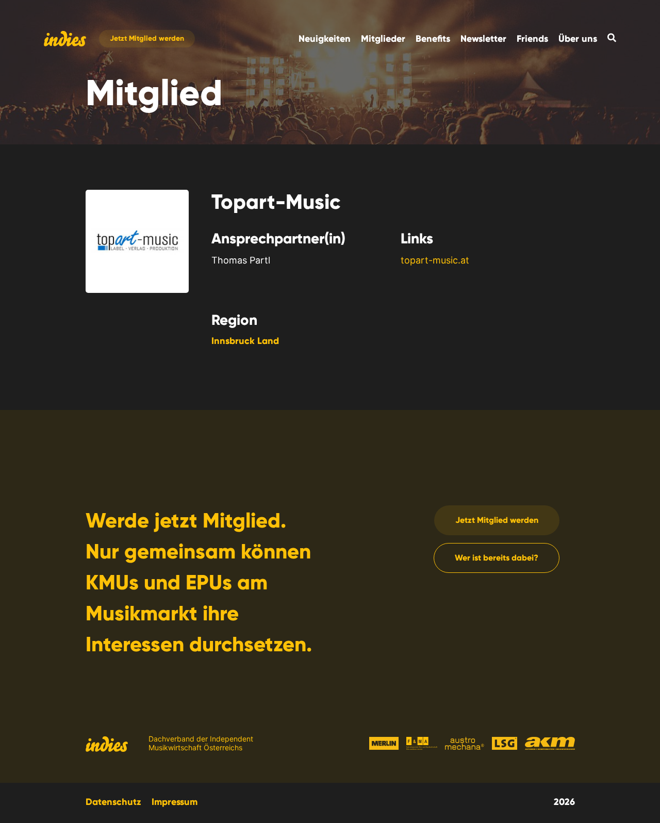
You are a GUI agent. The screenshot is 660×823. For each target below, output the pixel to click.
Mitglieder (383, 38)
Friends (532, 38)
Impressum (174, 802)
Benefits (433, 38)
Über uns (577, 38)
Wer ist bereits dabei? (496, 558)
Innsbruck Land (245, 341)
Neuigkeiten (325, 38)
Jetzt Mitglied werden (496, 520)
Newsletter (483, 38)
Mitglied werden (147, 39)
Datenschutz (113, 802)
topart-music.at (435, 260)
